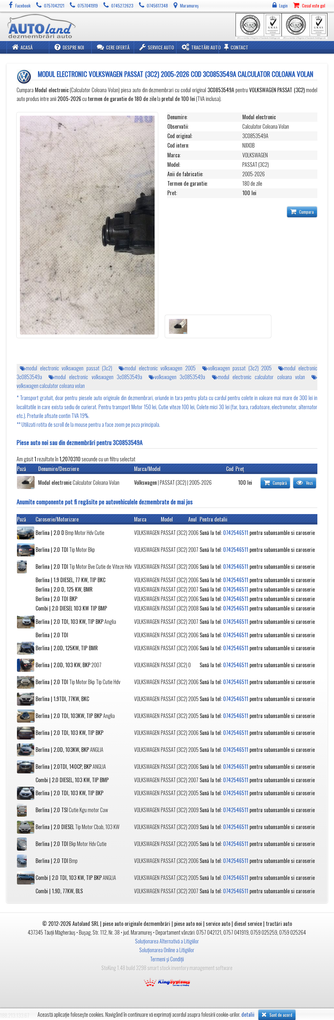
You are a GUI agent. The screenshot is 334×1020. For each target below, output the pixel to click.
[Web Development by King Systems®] (167, 981)
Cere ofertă (117, 47)
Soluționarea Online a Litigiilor (166, 950)
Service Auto (161, 47)
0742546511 (235, 533)
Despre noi (73, 47)
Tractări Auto (205, 47)
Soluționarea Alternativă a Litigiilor (167, 941)
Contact (239, 47)
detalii (247, 1014)
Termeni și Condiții (167, 959)
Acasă (27, 47)
